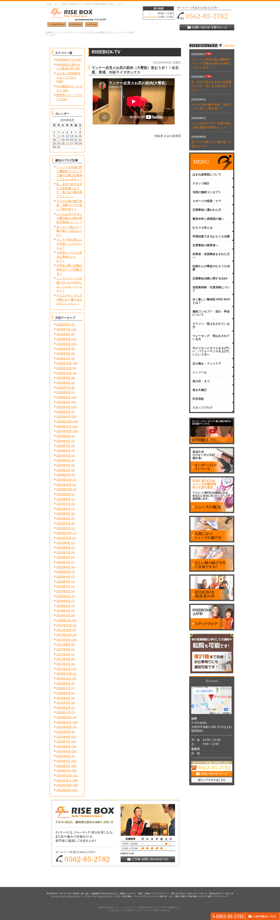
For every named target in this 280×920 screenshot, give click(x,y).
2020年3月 (63, 581)
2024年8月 (63, 441)
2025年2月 (63, 411)
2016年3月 (63, 702)
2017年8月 (63, 644)
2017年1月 (63, 669)
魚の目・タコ (167, 896)
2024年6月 (63, 450)
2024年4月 (63, 460)
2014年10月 (64, 785)
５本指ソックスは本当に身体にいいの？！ (69, 256)
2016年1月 (63, 712)
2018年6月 (63, 605)
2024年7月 (63, 445)
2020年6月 (63, 567)
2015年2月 (63, 765)
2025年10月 (64, 373)
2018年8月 (63, 600)
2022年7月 (63, 552)
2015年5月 (63, 751)
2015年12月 (64, 717)
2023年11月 (64, 484)
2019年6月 (63, 591)
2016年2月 (63, 707)
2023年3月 (63, 523)
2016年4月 (63, 698)
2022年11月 (64, 538)
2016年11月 (64, 678)
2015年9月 (63, 731)
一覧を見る (228, 45)
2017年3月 (63, 659)
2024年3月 (63, 465)
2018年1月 (63, 620)
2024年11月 (64, 426)
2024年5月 (63, 455)
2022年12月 (64, 533)
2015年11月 (64, 722)
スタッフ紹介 (206, 896)
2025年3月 (63, 407)
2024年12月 (64, 421)
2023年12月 (64, 479)
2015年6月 (63, 746)
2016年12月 (64, 673)
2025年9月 (63, 377)
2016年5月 (63, 693)
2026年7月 (63, 329)
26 (67, 143)
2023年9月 (63, 494)
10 (58, 136)
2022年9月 (63, 542)
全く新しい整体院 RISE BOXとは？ (100, 893)
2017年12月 (64, 625)
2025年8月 (63, 382)
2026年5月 (63, 339)
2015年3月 (63, 761)
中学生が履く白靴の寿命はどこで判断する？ (69, 269)
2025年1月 (63, 416)
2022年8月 (63, 547)
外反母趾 (192, 896)
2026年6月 (63, 334)
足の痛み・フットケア (134, 896)
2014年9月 (63, 790)
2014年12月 (64, 775)
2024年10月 (64, 431)
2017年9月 (63, 639)
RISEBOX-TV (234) (68, 59)
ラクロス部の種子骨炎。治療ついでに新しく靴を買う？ (69, 205)
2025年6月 (63, 392)
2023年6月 (63, 508)
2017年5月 (63, 649)
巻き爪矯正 (181, 896)
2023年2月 (63, 528)
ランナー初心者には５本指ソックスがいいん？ (69, 243)
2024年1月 (63, 474)
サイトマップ (222, 896)
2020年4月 (63, 576)
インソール (153, 896)
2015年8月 (63, 736)
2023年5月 (63, 513)
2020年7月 (63, 562)
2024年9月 (63, 436)
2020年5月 (63, 571)
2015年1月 (63, 770)
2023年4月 (63, 518)
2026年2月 (63, 353)
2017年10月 (64, 634)
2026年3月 (63, 348)
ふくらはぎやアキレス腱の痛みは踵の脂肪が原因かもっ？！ (69, 218)
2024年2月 (63, 470)
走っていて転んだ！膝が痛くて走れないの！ (69, 231)
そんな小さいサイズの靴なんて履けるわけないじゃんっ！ (69, 299)
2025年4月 (63, 402)
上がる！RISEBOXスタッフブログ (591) (68, 77)
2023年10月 (64, 489)
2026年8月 (63, 324)
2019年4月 (63, 596)
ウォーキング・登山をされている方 (211, 893)
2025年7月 (63, 387)
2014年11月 (64, 780)
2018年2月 (63, 615)
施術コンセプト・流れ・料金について (139, 893)
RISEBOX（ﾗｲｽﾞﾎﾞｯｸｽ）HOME (63, 893)
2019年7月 (63, 586)
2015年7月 (63, 741)
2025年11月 (64, 368)
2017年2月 (63, 664)
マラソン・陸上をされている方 (176, 893)
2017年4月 (63, 654)
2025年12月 (64, 363)
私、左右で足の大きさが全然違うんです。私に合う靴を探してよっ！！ (211, 86)
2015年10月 (64, 727)
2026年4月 (63, 344)
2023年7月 (63, 504)
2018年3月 (63, 610)
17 (58, 139)
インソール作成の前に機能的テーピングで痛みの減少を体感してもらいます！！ (211, 63)
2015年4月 (63, 756)
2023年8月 (63, 499)
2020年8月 (63, 557)
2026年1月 (63, 358)
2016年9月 (63, 683)
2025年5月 (63, 397)
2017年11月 (64, 630)
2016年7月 (63, 688)
